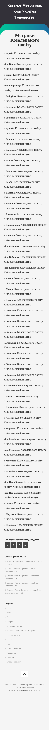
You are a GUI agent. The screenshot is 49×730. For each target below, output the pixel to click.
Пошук (9, 644)
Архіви (9, 613)
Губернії (10, 622)
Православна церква (15, 648)
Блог (9, 617)
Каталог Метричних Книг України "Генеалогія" (24, 11)
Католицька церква (14, 626)
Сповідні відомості (14, 662)
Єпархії (9, 608)
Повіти (9, 639)
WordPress (23, 690)
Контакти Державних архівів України (21, 631)
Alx (38, 690)
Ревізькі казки (12, 653)
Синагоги (10, 657)
